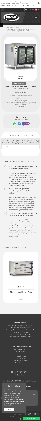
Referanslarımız (20, 358)
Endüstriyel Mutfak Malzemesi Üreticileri (20, 325)
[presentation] (32, 247)
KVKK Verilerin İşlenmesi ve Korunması (20, 417)
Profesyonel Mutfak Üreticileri (20, 334)
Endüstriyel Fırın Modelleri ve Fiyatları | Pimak (21, 29)
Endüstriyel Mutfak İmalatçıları (20, 327)
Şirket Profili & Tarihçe (20, 349)
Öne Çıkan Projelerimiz (21, 360)
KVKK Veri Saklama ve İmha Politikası (20, 414)
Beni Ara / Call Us (32, 414)
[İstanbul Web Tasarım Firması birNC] (20, 419)
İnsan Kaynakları (21, 351)
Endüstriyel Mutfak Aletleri (20, 332)
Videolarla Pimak (20, 356)
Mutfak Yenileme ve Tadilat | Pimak (20, 336)
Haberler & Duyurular (20, 354)
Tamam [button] (9, 409)
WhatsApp (32, 418)
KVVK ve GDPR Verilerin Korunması (14, 400)
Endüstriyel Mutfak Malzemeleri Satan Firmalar (20, 330)
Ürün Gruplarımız (20, 363)
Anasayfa (10, 28)
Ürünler (17, 28)
